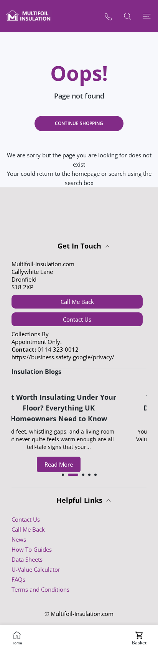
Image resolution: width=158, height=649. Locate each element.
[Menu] (146, 16)
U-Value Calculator (36, 569)
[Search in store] (127, 16)
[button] (63, 475)
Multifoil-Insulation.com (82, 613)
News (19, 539)
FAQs (18, 579)
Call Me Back (77, 301)
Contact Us (77, 319)
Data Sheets (27, 559)
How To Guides (32, 549)
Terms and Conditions (40, 589)
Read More (70, 464)
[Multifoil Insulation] (29, 16)
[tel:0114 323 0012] (108, 16)
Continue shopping (79, 123)
